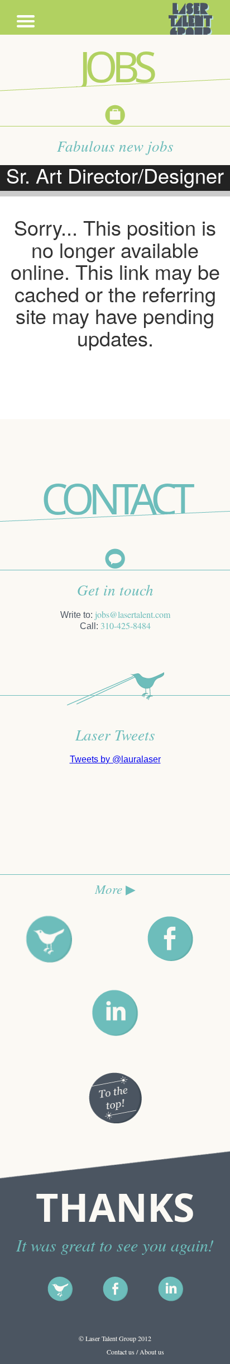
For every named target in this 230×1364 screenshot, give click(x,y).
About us (152, 1351)
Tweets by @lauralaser (115, 759)
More (115, 888)
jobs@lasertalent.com (132, 614)
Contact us (121, 1351)
